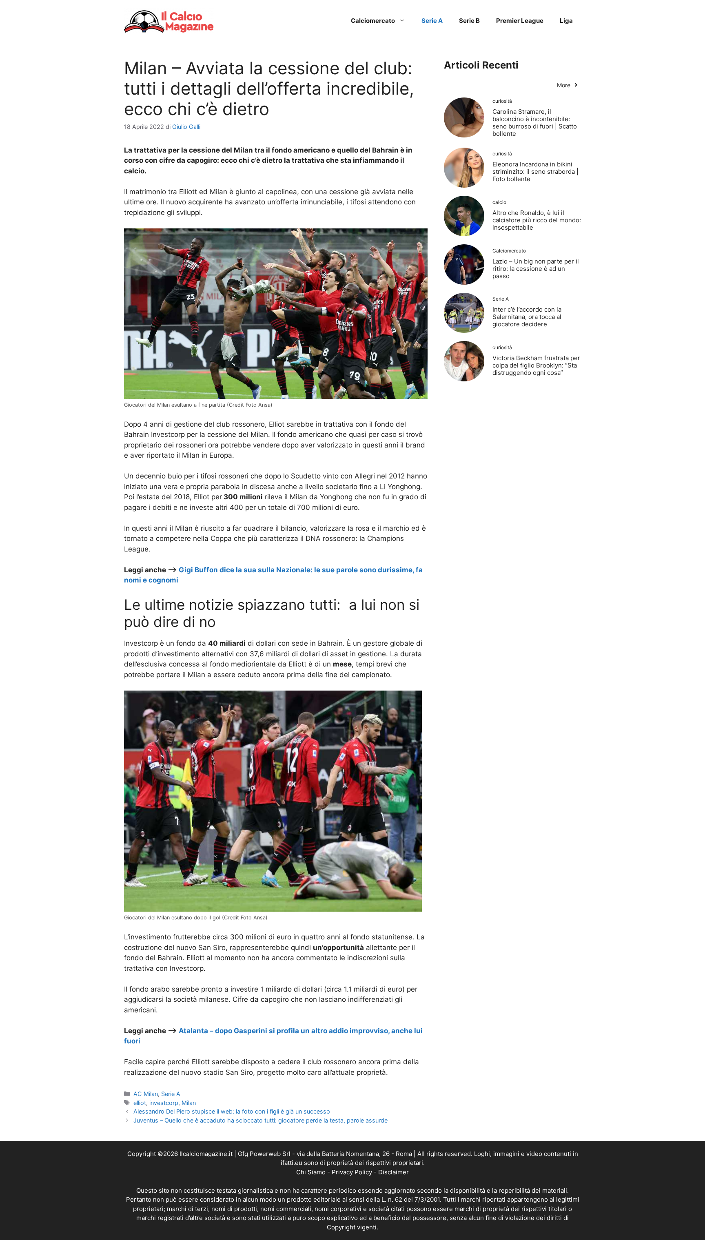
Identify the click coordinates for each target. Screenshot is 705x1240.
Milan (189, 1102)
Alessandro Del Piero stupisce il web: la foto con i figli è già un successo (231, 1111)
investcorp (163, 1102)
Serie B (469, 20)
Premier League (519, 20)
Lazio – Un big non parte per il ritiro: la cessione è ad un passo (535, 268)
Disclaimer (393, 1172)
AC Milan (145, 1093)
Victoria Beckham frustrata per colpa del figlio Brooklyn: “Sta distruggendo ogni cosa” (536, 365)
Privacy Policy (352, 1172)
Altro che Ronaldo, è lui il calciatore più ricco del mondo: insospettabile (536, 220)
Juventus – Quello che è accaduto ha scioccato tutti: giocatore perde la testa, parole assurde (260, 1120)
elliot (139, 1102)
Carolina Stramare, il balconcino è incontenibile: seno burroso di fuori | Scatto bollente (534, 122)
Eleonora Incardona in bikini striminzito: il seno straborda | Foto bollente (535, 171)
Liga (566, 20)
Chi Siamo (311, 1172)
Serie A (432, 20)
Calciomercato (373, 20)
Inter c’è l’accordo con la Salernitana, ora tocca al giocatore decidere (526, 317)
